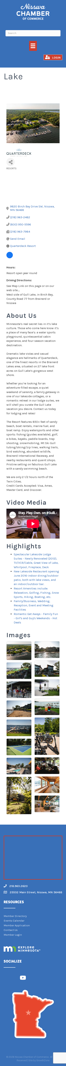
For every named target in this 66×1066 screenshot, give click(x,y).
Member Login (13, 934)
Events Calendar (14, 920)
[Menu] (33, 46)
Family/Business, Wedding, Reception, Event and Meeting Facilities (33, 605)
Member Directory (15, 916)
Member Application (17, 925)
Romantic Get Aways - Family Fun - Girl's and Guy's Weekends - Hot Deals (36, 618)
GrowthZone (43, 1060)
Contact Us (11, 930)
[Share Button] (10, 162)
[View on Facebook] (9, 257)
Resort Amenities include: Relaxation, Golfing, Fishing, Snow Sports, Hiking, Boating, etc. (36, 593)
